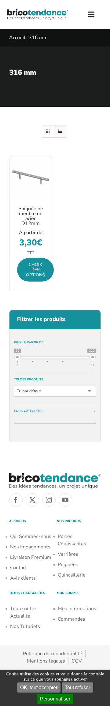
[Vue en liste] (60, 131)
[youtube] (65, 500)
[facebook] (16, 500)
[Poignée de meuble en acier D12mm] (30, 177)
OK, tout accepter (38, 687)
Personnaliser (55, 698)
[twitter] (32, 500)
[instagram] (49, 500)
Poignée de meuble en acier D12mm (30, 216)
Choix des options (35, 270)
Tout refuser (77, 687)
